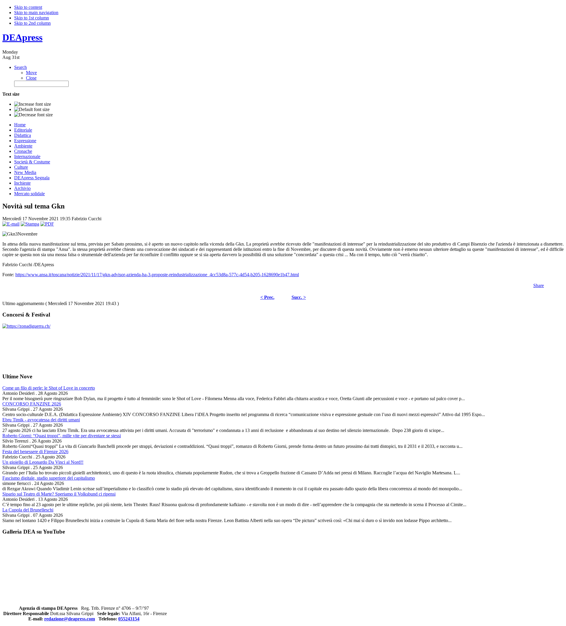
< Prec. (267, 297)
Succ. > (299, 297)
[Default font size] (32, 109)
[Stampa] (30, 223)
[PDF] (47, 223)
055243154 (128, 618)
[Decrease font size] (33, 114)
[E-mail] (10, 223)
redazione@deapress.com (69, 618)
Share (538, 285)
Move (31, 72)
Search (20, 67)
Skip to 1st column (31, 17)
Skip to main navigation (36, 12)
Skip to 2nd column (32, 23)
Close (31, 77)
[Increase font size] (32, 104)
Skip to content (28, 7)
